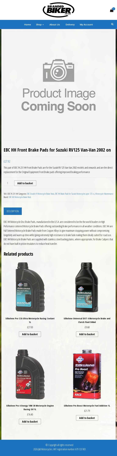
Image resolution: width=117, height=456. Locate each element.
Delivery (70, 24)
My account (86, 24)
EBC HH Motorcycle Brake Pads (20, 197)
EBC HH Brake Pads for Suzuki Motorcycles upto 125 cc (74, 193)
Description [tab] (13, 211)
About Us (54, 24)
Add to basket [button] (30, 334)
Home (27, 24)
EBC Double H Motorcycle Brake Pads (40, 193)
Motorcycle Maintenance (104, 193)
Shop (39, 24)
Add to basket (25, 183)
